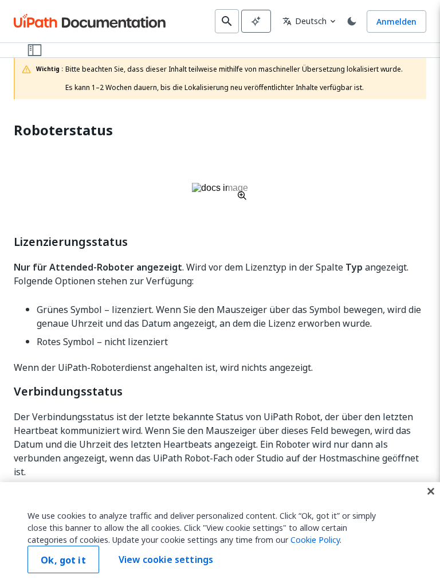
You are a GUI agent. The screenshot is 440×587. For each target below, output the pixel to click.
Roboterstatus (63, 130)
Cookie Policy (315, 540)
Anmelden (396, 21)
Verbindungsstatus (68, 391)
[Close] (430, 491)
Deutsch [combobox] (304, 21)
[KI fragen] (256, 21)
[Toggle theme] (352, 21)
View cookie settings (166, 559)
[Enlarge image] (220, 191)
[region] (220, 534)
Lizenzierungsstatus (71, 242)
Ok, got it (63, 560)
